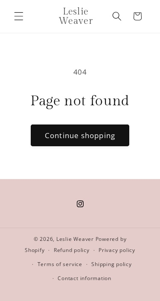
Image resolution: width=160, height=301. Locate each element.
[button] (19, 16)
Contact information (84, 278)
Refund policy (72, 250)
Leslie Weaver (76, 239)
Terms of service (60, 264)
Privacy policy (117, 250)
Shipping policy (111, 264)
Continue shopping (80, 135)
